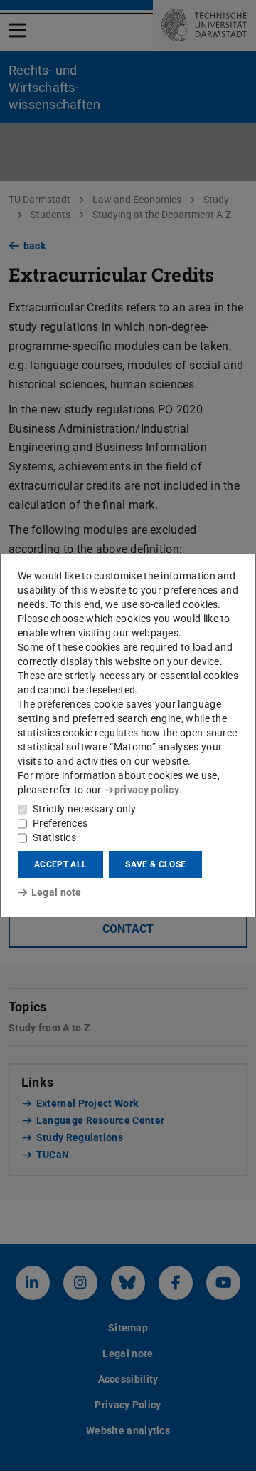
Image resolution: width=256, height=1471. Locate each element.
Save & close (155, 864)
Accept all (60, 864)
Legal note (56, 892)
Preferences (60, 823)
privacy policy (146, 789)
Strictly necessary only (84, 809)
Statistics (54, 837)
